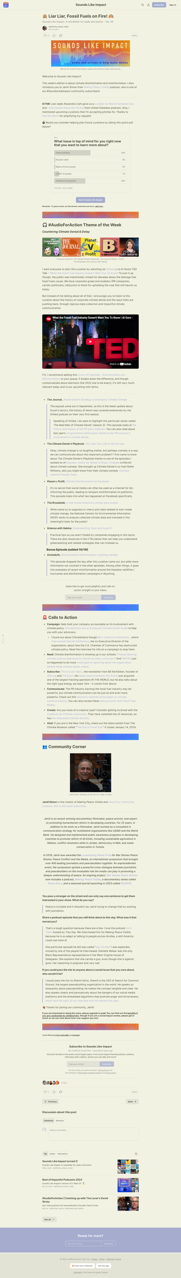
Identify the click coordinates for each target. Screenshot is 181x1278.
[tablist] (53, 1120)
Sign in (172, 4)
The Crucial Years (71, 671)
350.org (51, 675)
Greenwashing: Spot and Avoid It (92, 528)
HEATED (126, 658)
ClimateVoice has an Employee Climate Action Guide (96, 628)
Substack (77, 1272)
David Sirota (78, 1208)
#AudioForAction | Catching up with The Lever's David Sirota (75, 1200)
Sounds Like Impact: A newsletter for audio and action (67, 1165)
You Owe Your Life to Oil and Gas (104, 443)
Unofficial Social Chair (58, 27)
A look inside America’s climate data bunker (92, 502)
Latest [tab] (52, 1154)
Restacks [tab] (60, 1120)
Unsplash (76, 1035)
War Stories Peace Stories (122, 875)
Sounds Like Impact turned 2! (60, 1161)
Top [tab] (45, 1154)
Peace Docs (55, 883)
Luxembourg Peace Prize (96, 855)
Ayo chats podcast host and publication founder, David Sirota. (70, 1205)
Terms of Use (103, 1070)
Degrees (71, 462)
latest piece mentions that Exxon (98, 675)
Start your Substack (83, 1265)
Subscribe (159, 4)
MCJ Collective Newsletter (113, 637)
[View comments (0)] (54, 35)
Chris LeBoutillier (62, 1035)
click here (99, 206)
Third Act (67, 675)
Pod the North (50, 115)
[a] (128, 1203)
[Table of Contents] (3, 639)
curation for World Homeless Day (114, 103)
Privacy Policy (110, 1073)
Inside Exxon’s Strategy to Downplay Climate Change (95, 399)
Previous (52, 1101)
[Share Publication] (148, 4)
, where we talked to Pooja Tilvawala (98, 462)
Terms (102, 1259)
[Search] (142, 4)
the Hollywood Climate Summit (70, 718)
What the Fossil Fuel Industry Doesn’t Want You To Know (84, 273)
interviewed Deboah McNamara (70, 641)
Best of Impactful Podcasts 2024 (62, 1179)
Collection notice (113, 1259)
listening (111, 269)
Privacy (94, 1259)
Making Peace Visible (96, 87)
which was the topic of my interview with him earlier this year (81, 1000)
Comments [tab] (48, 1120)
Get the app (103, 1265)
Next (130, 1101)
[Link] (38, 225)
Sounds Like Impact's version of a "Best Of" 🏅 (63, 1183)
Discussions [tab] (63, 1154)
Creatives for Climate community (66, 714)
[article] (90, 1167)
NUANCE (126, 883)
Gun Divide (102, 947)
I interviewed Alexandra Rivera (65, 107)
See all (47, 1219)
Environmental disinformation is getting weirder (89, 554)
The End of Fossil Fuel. (90, 727)
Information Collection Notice (89, 1073)
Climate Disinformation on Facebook (87, 481)
